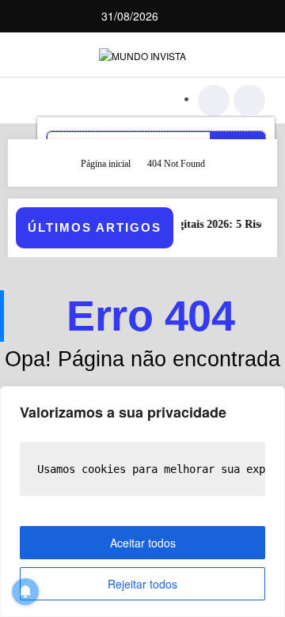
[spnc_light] (249, 100)
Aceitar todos (143, 543)
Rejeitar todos (142, 584)
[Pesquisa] (214, 100)
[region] (142, 501)
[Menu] (38, 100)
